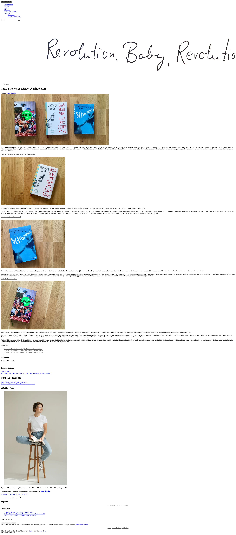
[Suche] (19, 20)
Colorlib (29, 531)
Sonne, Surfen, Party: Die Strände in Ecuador (14, 382)
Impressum (7, 13)
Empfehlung (15, 373)
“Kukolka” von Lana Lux (9, 279)
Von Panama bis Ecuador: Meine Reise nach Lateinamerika (18, 384)
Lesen (34, 373)
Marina (104, 332)
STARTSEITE (8, 5)
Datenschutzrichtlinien (82, 525)
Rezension (45, 373)
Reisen (6, 8)
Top (49, 373)
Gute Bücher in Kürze (25, 373)
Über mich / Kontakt (10, 11)
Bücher (6, 6)
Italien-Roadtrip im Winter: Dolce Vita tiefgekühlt (18, 512)
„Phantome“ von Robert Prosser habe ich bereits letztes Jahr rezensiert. (182, 271)
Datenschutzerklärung (14, 16)
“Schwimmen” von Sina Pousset (11, 217)
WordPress (43, 531)
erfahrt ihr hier (45, 491)
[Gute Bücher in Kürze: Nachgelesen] (55, 144)
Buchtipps (8, 373)
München (7, 10)
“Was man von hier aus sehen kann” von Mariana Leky (18, 154)
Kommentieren (5, 371)
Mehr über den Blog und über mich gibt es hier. (14, 494)
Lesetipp (38, 373)
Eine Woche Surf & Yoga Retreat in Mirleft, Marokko (20, 515)
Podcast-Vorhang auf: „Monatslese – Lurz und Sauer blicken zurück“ (24, 514)
